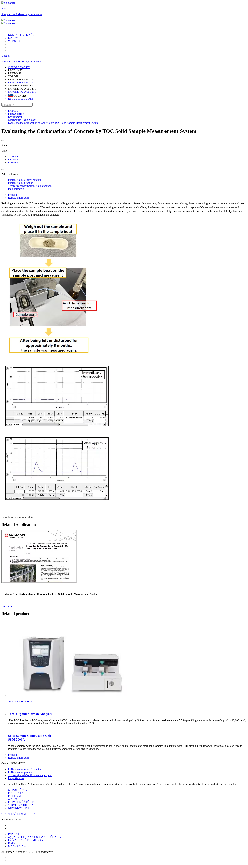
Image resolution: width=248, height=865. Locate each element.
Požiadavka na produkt (20, 772)
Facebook (13, 159)
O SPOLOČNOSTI (19, 789)
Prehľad (12, 194)
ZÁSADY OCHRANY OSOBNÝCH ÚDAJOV (34, 837)
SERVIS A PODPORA (20, 805)
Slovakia (6, 8)
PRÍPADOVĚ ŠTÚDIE (21, 82)
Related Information (18, 197)
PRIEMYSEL (15, 795)
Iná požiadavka (16, 778)
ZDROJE (13, 798)
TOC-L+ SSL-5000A (20, 701)
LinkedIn (13, 162)
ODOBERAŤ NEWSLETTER (18, 813)
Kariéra (12, 843)
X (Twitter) (14, 156)
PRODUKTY (15, 792)
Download (7, 606)
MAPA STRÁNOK (19, 846)
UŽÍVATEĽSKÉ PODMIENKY (26, 840)
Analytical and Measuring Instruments (21, 14)
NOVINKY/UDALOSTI (22, 91)
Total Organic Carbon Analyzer (30, 714)
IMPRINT (13, 834)
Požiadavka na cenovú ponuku (24, 769)
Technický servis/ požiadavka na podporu (30, 775)
